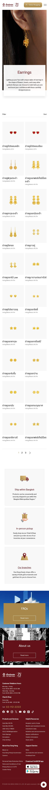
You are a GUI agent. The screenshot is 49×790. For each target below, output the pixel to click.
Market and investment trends (35, 726)
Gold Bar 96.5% (7, 723)
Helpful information (32, 737)
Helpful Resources (32, 719)
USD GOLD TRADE (8, 728)
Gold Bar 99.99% (7, 726)
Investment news (31, 728)
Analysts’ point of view (33, 723)
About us (5, 750)
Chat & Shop (6, 740)
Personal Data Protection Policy (12, 761)
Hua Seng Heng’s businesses (11, 752)
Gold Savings (6, 734)
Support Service (31, 746)
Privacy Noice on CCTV (9, 766)
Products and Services (10, 719)
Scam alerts (29, 740)
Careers (4, 755)
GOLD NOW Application (9, 731)
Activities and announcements (35, 731)
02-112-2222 (13, 707)
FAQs (27, 750)
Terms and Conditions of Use (11, 764)
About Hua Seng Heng (10, 746)
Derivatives (6, 737)
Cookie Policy (6, 769)
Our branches (24, 567)
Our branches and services (34, 752)
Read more (24, 618)
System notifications (32, 734)
